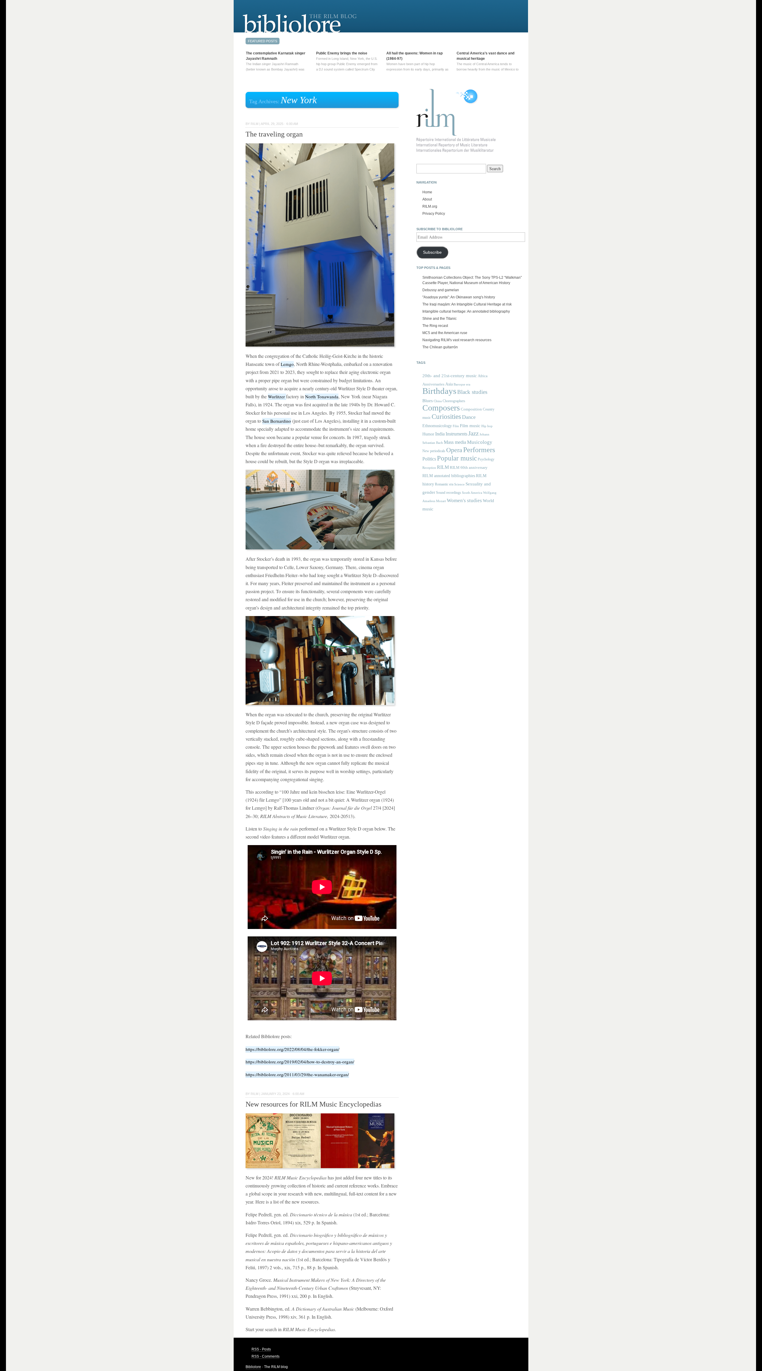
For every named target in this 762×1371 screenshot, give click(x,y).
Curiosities (446, 416)
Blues (427, 400)
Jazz (473, 433)
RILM (443, 467)
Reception (429, 467)
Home (427, 192)
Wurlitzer (277, 396)
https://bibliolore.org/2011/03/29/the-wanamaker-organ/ (297, 1074)
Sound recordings (448, 493)
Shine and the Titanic (439, 318)
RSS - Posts (261, 1349)
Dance (469, 417)
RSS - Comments (265, 1356)
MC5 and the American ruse (444, 333)
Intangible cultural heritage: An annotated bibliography (466, 311)
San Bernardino (276, 421)
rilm (254, 124)
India (440, 433)
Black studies (472, 392)
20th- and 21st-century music (449, 375)
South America (472, 492)
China (438, 401)
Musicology (479, 442)
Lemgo (287, 364)
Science (459, 484)
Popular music (457, 458)
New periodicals (433, 451)
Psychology (486, 459)
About (427, 199)
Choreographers (454, 401)
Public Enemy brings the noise (341, 53)
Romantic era (444, 484)
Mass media (455, 442)
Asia (449, 384)
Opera (454, 450)
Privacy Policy (433, 213)
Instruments (456, 433)
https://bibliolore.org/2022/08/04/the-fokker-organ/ (292, 1049)
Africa (483, 376)
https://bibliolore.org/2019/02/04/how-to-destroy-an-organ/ (300, 1062)
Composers (441, 407)
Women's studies (464, 500)
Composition (471, 409)
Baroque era (462, 384)
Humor (428, 434)
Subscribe (432, 252)
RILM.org (429, 206)
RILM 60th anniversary (469, 468)
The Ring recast (435, 326)
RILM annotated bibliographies (448, 476)
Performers (479, 450)
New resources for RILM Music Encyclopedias (313, 1104)
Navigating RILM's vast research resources (456, 340)
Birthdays (439, 391)
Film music (470, 425)
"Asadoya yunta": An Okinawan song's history (458, 297)
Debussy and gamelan (440, 290)
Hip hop (487, 426)
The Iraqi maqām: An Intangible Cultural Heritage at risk (467, 304)
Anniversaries (433, 384)
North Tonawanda (321, 396)
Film (456, 426)
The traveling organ (274, 134)
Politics (429, 458)
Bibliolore (253, 1367)
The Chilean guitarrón (440, 347)
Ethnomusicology (437, 426)
